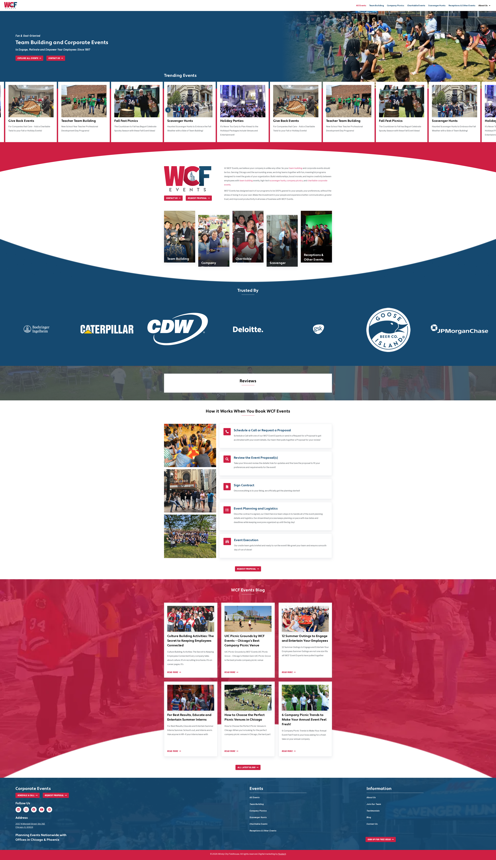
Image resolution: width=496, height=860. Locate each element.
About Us (483, 5)
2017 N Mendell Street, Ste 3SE (30, 824)
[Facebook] (34, 809)
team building (295, 168)
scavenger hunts (278, 180)
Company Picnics (395, 5)
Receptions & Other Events (462, 5)
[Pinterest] (49, 809)
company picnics (294, 180)
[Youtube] (41, 809)
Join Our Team (374, 803)
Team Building (376, 5)
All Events (361, 5)
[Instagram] (26, 809)
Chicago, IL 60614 (24, 827)
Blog (369, 817)
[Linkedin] (18, 809)
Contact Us (372, 823)
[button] (168, 110)
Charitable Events (416, 5)
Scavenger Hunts (436, 5)
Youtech (282, 854)
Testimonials (373, 810)
